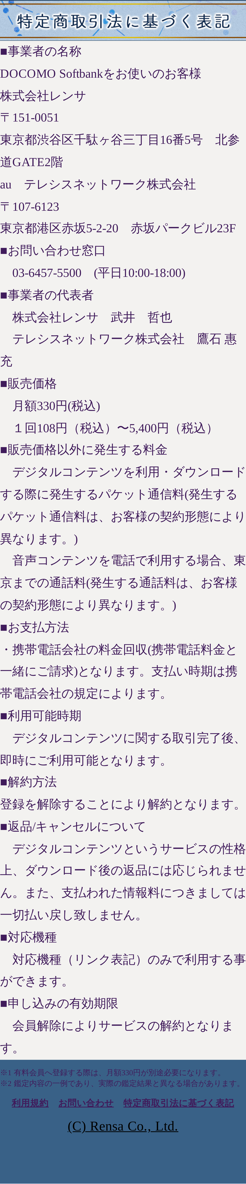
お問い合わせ (86, 1103)
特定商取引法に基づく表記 (179, 1103)
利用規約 (30, 1103)
